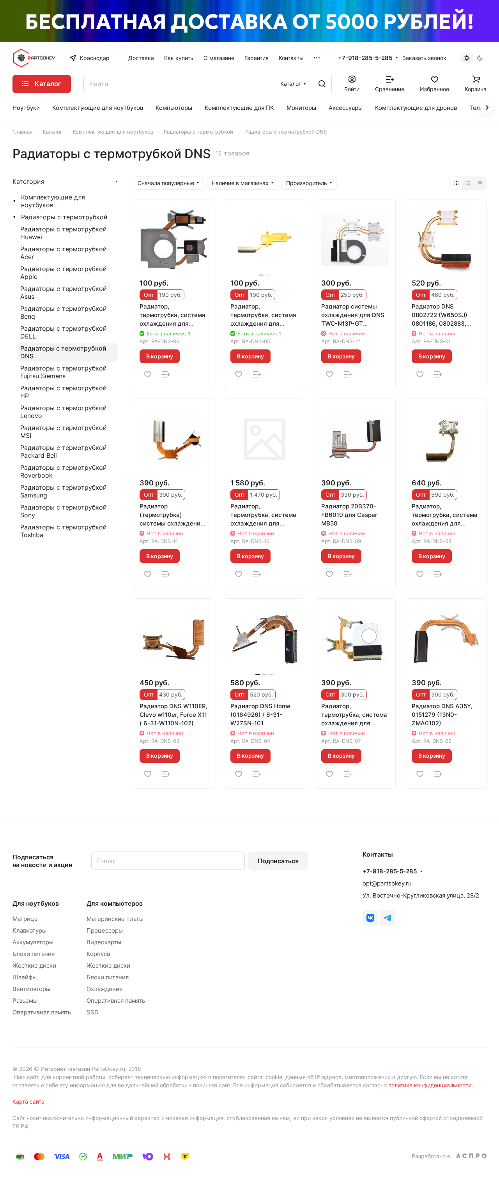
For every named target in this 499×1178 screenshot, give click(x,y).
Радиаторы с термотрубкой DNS (63, 352)
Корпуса (98, 954)
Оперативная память (41, 1012)
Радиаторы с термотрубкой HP (63, 392)
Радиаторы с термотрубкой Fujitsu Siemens (63, 372)
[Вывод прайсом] (480, 183)
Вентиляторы (31, 989)
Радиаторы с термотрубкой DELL (63, 332)
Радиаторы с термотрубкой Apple (63, 272)
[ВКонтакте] (370, 918)
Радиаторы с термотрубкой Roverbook (63, 471)
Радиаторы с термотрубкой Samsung (63, 491)
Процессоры (105, 930)
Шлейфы (24, 977)
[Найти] (322, 84)
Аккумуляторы (32, 942)
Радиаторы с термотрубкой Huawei (63, 233)
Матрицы (25, 918)
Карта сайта (28, 1101)
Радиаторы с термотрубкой (64, 217)
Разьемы (24, 1000)
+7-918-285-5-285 (365, 58)
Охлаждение (105, 989)
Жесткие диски (34, 965)
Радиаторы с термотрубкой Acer (63, 253)
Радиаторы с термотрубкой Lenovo (63, 412)
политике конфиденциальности (429, 1085)
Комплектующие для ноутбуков (53, 201)
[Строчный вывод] (468, 183)
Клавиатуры (29, 930)
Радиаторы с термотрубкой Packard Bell (63, 451)
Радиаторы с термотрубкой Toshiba (63, 531)
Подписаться (278, 861)
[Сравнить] (166, 374)
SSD (93, 1012)
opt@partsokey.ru (387, 883)
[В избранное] (148, 374)
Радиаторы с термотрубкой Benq (63, 312)
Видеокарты (104, 942)
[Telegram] (387, 918)
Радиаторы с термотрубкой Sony (63, 511)
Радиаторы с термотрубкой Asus (63, 292)
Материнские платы (115, 918)
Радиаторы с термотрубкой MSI (63, 431)
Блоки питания (33, 954)
